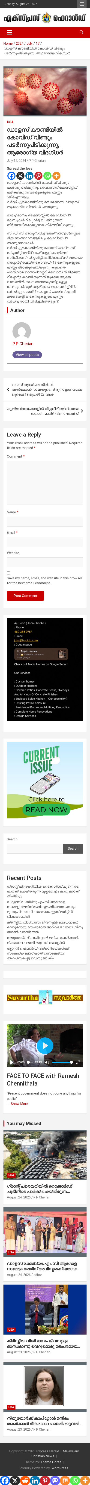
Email (12, 532)
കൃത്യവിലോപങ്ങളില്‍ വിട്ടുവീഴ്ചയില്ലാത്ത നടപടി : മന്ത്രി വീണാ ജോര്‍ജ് (42, 411)
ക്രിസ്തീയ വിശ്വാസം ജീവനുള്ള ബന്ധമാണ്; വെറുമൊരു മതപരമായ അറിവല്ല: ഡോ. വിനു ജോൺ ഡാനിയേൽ (45, 927)
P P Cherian (37, 160)
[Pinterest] (38, 176)
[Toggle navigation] (9, 32)
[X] (20, 176)
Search (12, 839)
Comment (16, 456)
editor (37, 1275)
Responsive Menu (82, 4)
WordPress (59, 1468)
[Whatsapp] (47, 176)
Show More (19, 1104)
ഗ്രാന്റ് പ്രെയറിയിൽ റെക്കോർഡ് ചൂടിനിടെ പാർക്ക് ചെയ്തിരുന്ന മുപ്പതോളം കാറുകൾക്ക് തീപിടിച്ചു (43, 891)
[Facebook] (11, 176)
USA (10, 122)
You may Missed (24, 1123)
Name (12, 512)
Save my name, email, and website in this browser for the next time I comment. (44, 580)
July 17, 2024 (16, 160)
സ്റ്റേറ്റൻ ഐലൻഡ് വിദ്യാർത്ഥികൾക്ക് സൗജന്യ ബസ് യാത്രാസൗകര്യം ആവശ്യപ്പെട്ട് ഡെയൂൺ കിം (38, 953)
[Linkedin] (29, 176)
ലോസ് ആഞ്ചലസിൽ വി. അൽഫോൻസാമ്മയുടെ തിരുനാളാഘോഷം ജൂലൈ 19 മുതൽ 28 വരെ (47, 389)
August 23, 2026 (19, 1352)
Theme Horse (51, 1462)
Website (13, 553)
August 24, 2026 (19, 1197)
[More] (56, 176)
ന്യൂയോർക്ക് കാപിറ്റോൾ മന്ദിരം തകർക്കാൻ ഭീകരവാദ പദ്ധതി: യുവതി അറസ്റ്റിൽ (43, 1424)
